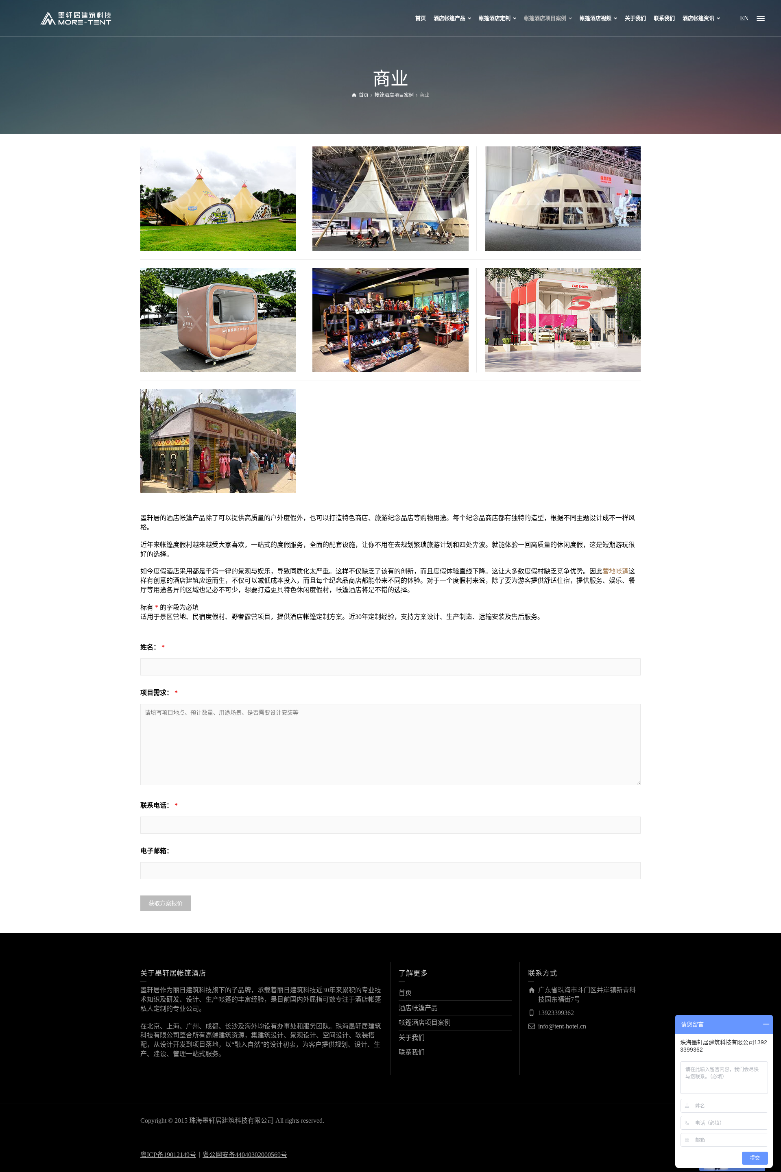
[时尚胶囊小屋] (574, 343)
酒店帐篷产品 (418, 1007)
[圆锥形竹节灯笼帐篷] (402, 222)
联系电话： (159, 805)
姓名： (152, 647)
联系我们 (412, 1052)
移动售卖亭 (218, 289)
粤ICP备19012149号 (168, 1154)
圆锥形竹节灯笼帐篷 (390, 173)
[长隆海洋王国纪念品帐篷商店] (230, 464)
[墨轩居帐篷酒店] (75, 17)
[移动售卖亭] (230, 348)
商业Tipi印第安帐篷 (218, 173)
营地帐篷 (615, 571)
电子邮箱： (156, 850)
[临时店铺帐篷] (402, 348)
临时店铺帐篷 (390, 289)
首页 (405, 992)
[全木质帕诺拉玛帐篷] (574, 227)
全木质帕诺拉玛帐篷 (562, 168)
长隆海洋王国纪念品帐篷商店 (218, 415)
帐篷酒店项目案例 (425, 1022)
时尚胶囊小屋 (562, 294)
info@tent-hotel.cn (562, 1026)
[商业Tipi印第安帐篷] (230, 222)
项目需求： (159, 692)
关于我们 (412, 1037)
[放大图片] (207, 222)
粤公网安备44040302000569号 (245, 1154)
